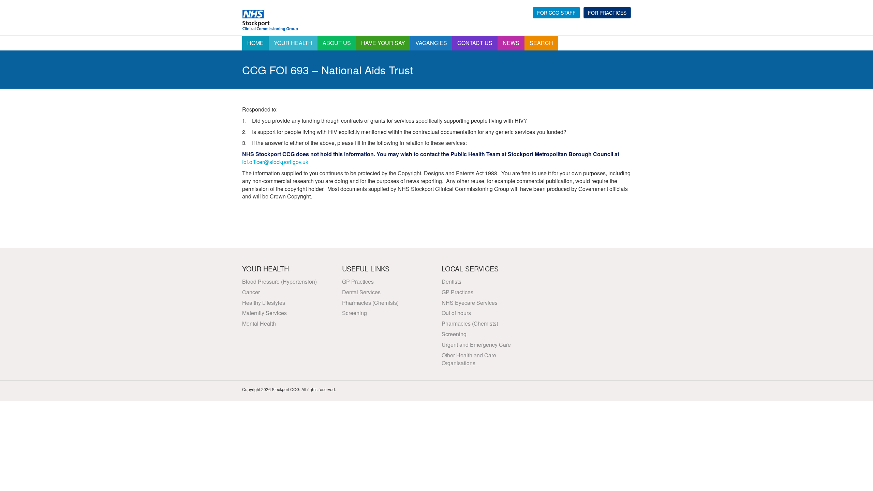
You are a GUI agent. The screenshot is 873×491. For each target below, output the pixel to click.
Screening (354, 313)
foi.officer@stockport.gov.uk (275, 162)
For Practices (607, 12)
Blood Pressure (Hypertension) (279, 281)
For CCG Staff (556, 12)
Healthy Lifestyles (263, 303)
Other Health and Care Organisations (469, 359)
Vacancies (431, 43)
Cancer (251, 292)
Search (541, 43)
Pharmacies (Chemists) (370, 303)
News (511, 43)
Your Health (293, 43)
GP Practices (358, 281)
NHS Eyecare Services (470, 303)
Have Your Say (383, 43)
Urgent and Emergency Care (476, 344)
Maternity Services (264, 313)
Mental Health (259, 323)
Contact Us (474, 43)
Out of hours (456, 313)
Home (255, 43)
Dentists (451, 281)
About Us (337, 43)
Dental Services (361, 292)
